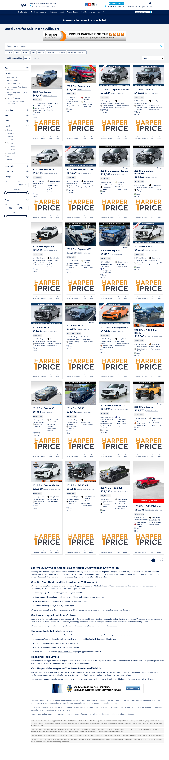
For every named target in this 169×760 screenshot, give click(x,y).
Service (92, 12)
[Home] (23, 5)
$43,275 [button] (146, 410)
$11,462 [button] (79, 411)
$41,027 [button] (45, 330)
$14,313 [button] (45, 173)
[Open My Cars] (149, 3)
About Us (101, 12)
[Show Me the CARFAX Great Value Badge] (36, 195)
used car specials (57, 643)
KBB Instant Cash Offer (56, 647)
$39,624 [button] (112, 92)
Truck (25, 52)
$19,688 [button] (112, 174)
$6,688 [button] (43, 411)
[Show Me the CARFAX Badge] (70, 110)
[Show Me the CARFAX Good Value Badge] (36, 270)
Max (18, 181)
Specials (84, 12)
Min (6, 181)
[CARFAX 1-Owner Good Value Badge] (36, 434)
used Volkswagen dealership (104, 675)
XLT (33, 52)
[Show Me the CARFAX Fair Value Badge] (104, 511)
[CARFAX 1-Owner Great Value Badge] (104, 111)
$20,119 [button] (79, 252)
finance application (65, 652)
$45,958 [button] (146, 92)
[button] (47, 99)
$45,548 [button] (146, 249)
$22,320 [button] (46, 488)
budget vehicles (105, 626)
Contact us (48, 679)
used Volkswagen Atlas (141, 619)
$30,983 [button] (148, 509)
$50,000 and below (76, 52)
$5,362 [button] (111, 253)
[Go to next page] (162, 560)
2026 (17, 52)
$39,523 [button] (80, 488)
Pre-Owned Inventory (39, 12)
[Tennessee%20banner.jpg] (84, 36)
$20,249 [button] (79, 173)
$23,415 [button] (45, 249)
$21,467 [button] (146, 177)
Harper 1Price (71, 597)
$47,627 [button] (112, 330)
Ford (26, 58)
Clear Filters (36, 58)
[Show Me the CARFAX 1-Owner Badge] (36, 116)
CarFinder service (48, 639)
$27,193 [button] (79, 89)
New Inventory (23, 12)
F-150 (9, 52)
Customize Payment (57, 12)
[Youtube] (89, 4)
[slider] (5, 192)
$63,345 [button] (148, 336)
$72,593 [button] (79, 328)
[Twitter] (93, 4)
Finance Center (72, 12)
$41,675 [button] (45, 95)
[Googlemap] (96, 4)
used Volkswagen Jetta (40, 622)
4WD (41, 52)
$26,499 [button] (114, 409)
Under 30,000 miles (56, 52)
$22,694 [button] (114, 491)
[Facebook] (86, 4)
